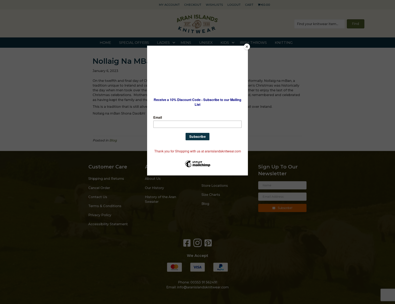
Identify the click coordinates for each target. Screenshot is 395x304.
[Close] (247, 47)
